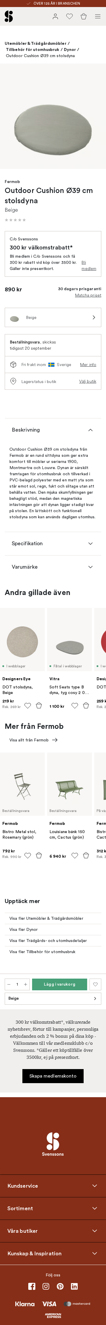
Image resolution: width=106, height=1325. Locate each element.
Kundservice (22, 1185)
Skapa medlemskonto (53, 1076)
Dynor (70, 49)
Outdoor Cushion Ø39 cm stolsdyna (40, 56)
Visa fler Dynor (23, 929)
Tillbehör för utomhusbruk (32, 49)
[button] (15, 220)
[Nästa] (95, 117)
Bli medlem (89, 265)
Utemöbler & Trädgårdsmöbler (36, 43)
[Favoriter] (69, 16)
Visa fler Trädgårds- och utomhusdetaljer (48, 940)
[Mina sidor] (55, 16)
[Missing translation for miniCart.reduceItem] (9, 984)
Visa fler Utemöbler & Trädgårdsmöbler (46, 918)
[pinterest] (60, 1286)
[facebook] (31, 1286)
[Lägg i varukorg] (38, 705)
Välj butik (87, 381)
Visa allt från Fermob (29, 740)
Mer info (88, 364)
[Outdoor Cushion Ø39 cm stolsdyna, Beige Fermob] (53, 116)
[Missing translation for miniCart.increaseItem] (25, 984)
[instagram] (45, 1286)
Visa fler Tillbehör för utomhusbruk (42, 952)
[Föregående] (10, 117)
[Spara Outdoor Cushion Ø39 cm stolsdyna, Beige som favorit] (95, 984)
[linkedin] (74, 1286)
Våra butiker (22, 1230)
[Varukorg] (84, 16)
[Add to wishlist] (27, 705)
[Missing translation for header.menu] (98, 16)
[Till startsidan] (9, 16)
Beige (13, 998)
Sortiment (20, 1208)
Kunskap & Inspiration (34, 1253)
